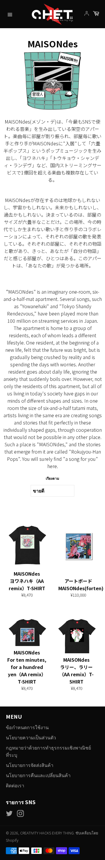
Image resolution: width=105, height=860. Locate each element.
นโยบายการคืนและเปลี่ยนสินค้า (38, 775)
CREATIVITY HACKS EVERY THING (47, 833)
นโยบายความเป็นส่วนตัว (31, 737)
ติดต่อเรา (15, 785)
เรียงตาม (52, 478)
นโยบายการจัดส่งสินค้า (29, 764)
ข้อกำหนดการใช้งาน (27, 727)
